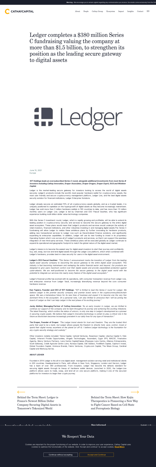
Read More (119, 447)
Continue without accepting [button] (60, 455)
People (86, 11)
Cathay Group (97, 11)
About (77, 11)
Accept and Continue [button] (96, 455)
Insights (130, 11)
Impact (121, 11)
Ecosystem (110, 11)
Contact (140, 11)
